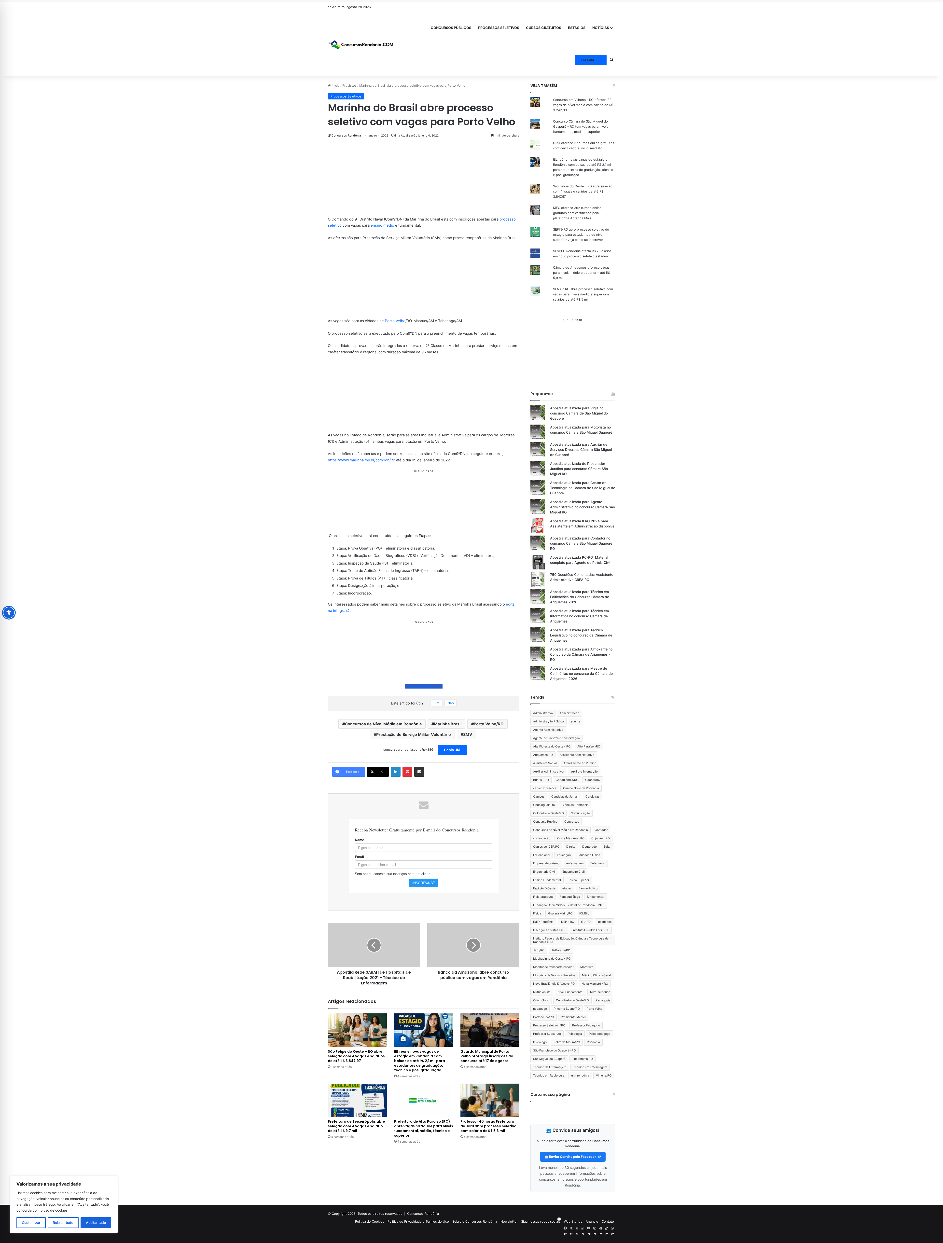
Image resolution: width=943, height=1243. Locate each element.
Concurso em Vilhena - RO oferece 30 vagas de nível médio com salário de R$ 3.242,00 (583, 105)
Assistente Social (545, 763)
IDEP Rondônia (543, 922)
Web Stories (573, 1221)
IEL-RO (586, 922)
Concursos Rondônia (346, 135)
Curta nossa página (550, 1094)
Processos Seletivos (346, 96)
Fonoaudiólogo (570, 896)
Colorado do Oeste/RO (548, 813)
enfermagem (574, 863)
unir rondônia (580, 1075)
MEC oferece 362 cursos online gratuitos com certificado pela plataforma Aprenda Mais (577, 213)
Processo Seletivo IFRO (549, 1025)
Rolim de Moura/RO (567, 1042)
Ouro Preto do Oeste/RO (572, 1000)
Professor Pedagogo (586, 1025)
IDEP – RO (567, 922)
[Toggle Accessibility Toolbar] (8, 612)
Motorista (586, 967)
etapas (567, 888)
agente (575, 721)
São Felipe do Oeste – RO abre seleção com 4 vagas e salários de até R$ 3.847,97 (356, 1056)
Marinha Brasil (447, 723)
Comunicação (580, 813)
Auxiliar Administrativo (548, 771)
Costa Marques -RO (570, 838)
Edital (607, 846)
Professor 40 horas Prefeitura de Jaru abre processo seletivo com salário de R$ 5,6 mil (488, 1126)
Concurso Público (545, 821)
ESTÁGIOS (576, 28)
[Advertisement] (423, 179)
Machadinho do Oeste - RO (551, 958)
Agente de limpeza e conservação (556, 738)
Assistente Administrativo (577, 755)
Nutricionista (542, 992)
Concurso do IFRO (421, 686)
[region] (64, 1204)
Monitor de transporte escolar (553, 967)
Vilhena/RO (603, 1075)
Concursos (571, 821)
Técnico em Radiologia (548, 1075)
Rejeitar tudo (63, 1222)
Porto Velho (395, 320)
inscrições (604, 922)
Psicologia (575, 1034)
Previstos (349, 85)
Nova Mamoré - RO (595, 983)
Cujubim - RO (600, 838)
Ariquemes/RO (543, 755)
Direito (570, 846)
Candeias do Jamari (565, 796)
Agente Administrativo (548, 730)
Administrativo (543, 713)
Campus (538, 796)
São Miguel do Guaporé (549, 1059)
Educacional (541, 855)
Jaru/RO (538, 950)
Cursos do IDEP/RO (546, 846)
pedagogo (540, 1008)
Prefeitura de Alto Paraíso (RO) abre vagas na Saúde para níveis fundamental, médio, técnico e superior (423, 1128)
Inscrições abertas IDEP (549, 930)
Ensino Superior (578, 880)
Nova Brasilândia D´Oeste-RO (554, 983)
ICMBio (584, 913)
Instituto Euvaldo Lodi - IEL (590, 930)
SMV (467, 734)
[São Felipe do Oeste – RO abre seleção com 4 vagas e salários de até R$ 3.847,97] (357, 1030)
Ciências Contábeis (575, 805)
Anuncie (592, 1221)
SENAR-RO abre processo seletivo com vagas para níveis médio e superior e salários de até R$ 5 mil (583, 294)
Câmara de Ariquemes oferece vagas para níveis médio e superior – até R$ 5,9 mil (581, 272)
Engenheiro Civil (573, 871)
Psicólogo (540, 1042)
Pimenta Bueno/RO (567, 1008)
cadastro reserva (544, 788)
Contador (601, 830)
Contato (608, 1221)
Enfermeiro (597, 863)
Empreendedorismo (546, 863)
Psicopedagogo (599, 1034)
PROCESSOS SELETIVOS (498, 28)
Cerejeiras (592, 796)
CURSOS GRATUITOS (543, 28)
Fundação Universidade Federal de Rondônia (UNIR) (569, 905)
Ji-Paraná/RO (560, 950)
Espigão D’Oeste (544, 888)
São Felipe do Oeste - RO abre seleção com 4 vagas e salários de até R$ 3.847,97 (582, 191)
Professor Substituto (547, 1034)
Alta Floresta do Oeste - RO (551, 746)
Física (537, 913)
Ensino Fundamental (547, 880)
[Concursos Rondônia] (361, 44)
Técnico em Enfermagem (590, 1067)
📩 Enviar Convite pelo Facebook (570, 1157)
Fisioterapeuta (543, 896)
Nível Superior (600, 992)
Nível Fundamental (570, 992)
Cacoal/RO (592, 780)
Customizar (31, 1222)
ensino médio (382, 225)
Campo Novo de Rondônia (581, 788)
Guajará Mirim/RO (560, 913)
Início (335, 85)
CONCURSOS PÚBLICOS (451, 28)
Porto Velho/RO (489, 723)
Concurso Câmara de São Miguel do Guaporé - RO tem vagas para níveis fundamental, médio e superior (580, 126)
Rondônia (593, 1042)
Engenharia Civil (544, 871)
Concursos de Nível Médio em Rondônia (383, 723)
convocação (541, 838)
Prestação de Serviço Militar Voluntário (413, 734)
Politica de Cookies (369, 1221)
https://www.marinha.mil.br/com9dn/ (359, 460)
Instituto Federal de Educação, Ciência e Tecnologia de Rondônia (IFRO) (571, 940)
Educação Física (589, 855)
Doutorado (589, 846)
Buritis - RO (541, 780)
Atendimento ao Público (580, 763)
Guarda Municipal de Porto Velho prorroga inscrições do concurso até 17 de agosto (486, 1056)
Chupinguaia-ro (544, 805)
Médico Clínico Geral (596, 975)
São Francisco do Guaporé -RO (554, 1050)
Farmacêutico (588, 888)
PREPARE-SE (590, 60)
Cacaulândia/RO (567, 780)
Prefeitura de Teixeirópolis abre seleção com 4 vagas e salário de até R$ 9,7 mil (356, 1126)
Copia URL (452, 750)
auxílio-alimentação (584, 771)
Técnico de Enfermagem (549, 1067)
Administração (569, 713)
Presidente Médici (573, 1017)
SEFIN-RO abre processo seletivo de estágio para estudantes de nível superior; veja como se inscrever (581, 234)
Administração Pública (548, 721)
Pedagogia (603, 1000)
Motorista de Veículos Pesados (554, 975)
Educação (564, 855)
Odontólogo (541, 1000)
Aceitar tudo (96, 1222)
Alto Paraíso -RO (588, 746)
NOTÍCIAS (600, 28)
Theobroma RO (582, 1059)
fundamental (595, 896)
